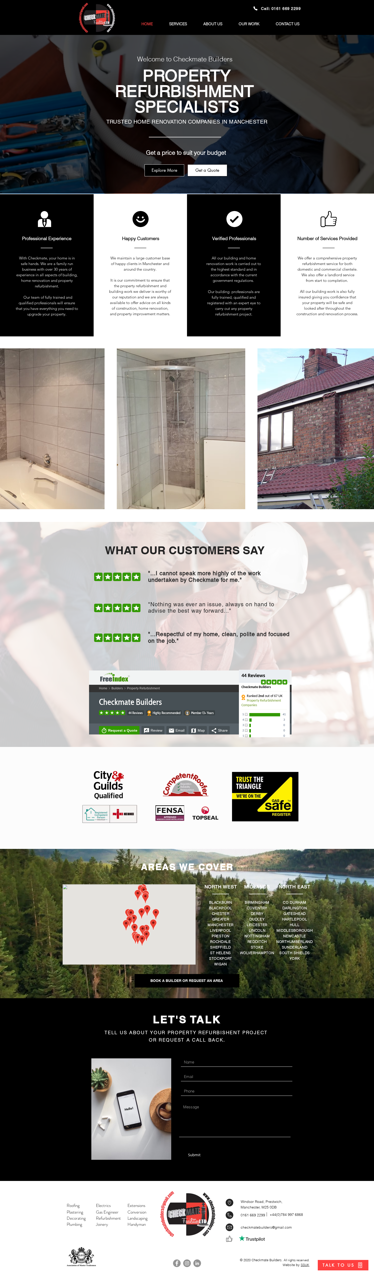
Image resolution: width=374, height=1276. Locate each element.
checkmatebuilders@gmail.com (266, 1227)
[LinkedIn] (197, 1263)
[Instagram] (187, 1263)
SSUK (305, 1265)
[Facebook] (177, 1263)
